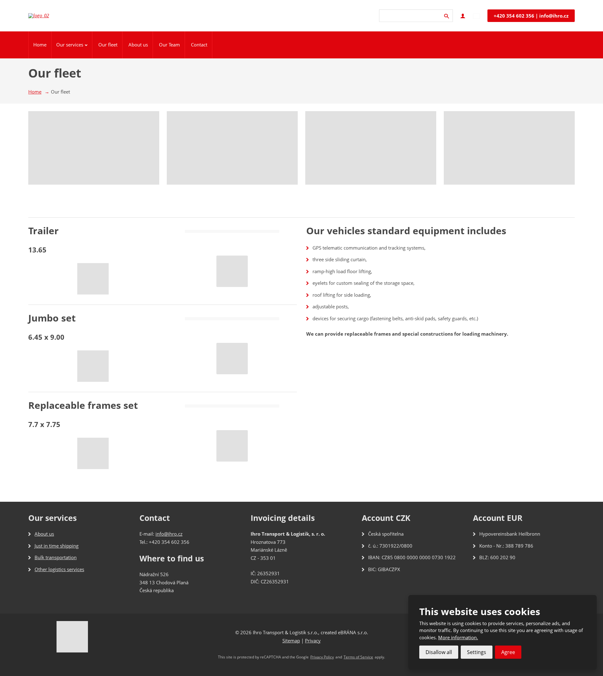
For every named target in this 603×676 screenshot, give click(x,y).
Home (39, 44)
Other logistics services (59, 569)
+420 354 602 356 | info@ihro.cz (531, 16)
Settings (476, 652)
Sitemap (291, 640)
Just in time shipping (57, 546)
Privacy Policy (322, 657)
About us (138, 44)
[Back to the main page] (44, 15)
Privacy (313, 640)
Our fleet (107, 44)
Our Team (169, 44)
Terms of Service (358, 657)
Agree (508, 652)
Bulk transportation (56, 557)
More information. (458, 637)
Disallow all (439, 652)
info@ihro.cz (168, 534)
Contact (199, 44)
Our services (69, 44)
